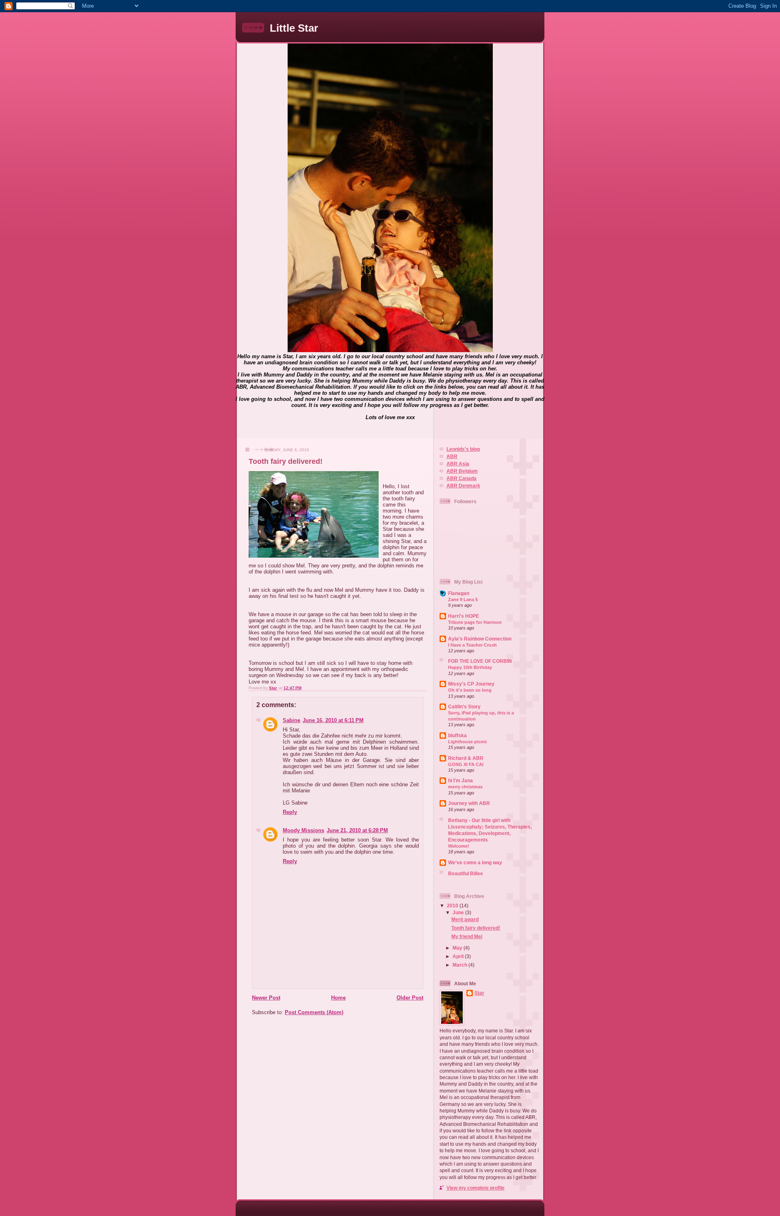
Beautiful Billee (465, 873)
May (458, 947)
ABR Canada (461, 478)
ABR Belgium (462, 471)
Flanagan (458, 593)
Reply (290, 812)
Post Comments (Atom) (314, 1012)
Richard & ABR (465, 758)
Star (479, 992)
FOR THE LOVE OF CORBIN (480, 661)
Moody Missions (303, 830)
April (459, 956)
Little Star (294, 28)
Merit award (465, 919)
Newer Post (266, 998)
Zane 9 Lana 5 (463, 599)
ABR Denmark (463, 485)
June (459, 912)
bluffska (457, 735)
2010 (453, 905)
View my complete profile (475, 1187)
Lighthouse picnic (467, 741)
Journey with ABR (469, 803)
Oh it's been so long (470, 690)
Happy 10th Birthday (470, 667)
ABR (451, 456)
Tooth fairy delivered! (475, 927)
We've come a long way (475, 862)
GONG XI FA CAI (465, 764)
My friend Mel (466, 936)
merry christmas (465, 786)
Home (338, 998)
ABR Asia (457, 463)
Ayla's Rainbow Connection (479, 638)
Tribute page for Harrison (475, 622)
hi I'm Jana (460, 780)
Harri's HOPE (463, 616)
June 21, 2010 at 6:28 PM (357, 830)
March (460, 964)
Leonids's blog (463, 449)
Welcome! (458, 846)
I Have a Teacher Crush (472, 645)
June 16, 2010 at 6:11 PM (333, 720)
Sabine (291, 720)
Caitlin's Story (464, 706)
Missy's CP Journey (471, 683)
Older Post (409, 998)
